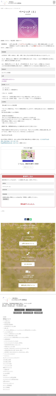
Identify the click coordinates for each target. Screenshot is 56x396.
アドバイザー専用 (28, 312)
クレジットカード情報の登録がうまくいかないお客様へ (17, 337)
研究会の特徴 (7, 322)
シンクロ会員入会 (19, 309)
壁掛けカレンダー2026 (10, 346)
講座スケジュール (8, 8)
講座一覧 (6, 328)
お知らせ (5, 375)
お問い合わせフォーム (28, 243)
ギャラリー (6, 355)
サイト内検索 (6, 387)
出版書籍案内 (7, 339)
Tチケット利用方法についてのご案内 (13, 333)
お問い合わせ (17, 312)
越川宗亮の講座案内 (8, 324)
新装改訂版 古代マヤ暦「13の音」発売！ (14, 350)
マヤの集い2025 (7, 359)
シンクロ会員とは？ (8, 331)
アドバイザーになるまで (9, 353)
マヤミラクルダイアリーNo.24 (11, 341)
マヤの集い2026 (7, 361)
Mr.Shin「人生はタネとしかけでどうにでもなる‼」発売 (17, 348)
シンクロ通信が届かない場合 (11, 335)
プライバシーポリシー (8, 383)
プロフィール (29, 167)
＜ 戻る (2, 210)
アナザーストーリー (8, 371)
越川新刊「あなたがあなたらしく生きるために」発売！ (17, 352)
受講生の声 (6, 369)
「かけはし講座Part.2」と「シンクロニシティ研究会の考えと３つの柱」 (20, 330)
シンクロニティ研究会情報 (9, 377)
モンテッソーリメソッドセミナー (11, 357)
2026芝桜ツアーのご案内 (10, 326)
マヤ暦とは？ (7, 320)
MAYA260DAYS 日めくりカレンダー (13, 344)
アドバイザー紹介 (7, 363)
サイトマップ (6, 389)
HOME (2, 8)
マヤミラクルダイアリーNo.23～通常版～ (14, 342)
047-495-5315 (28, 264)
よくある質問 (6, 373)
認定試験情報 (38, 312)
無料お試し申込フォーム (28, 285)
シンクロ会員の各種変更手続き (33, 309)
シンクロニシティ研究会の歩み (10, 379)
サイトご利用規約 (7, 385)
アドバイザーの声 (8, 365)
